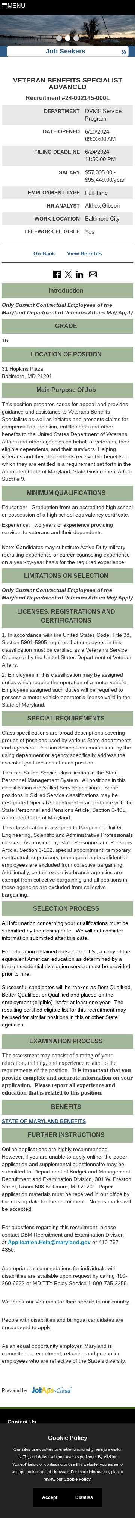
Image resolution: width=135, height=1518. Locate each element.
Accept (49, 1497)
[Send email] (93, 274)
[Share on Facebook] (57, 274)
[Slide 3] (76, 39)
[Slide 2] (67, 39)
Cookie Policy (77, 1479)
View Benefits (84, 253)
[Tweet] (68, 274)
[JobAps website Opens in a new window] (50, 1390)
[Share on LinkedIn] (80, 274)
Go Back (44, 253)
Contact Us (22, 1422)
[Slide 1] (59, 39)
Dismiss (84, 1497)
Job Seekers (66, 51)
